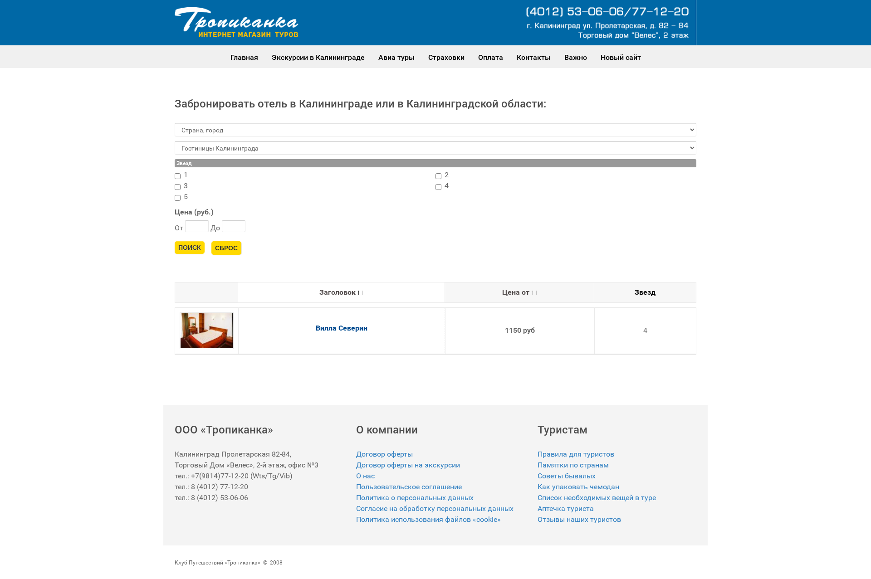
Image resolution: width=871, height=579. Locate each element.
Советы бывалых (567, 476)
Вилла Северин (341, 328)
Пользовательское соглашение (409, 486)
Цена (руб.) (194, 212)
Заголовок (337, 292)
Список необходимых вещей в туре (597, 497)
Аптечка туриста (566, 508)
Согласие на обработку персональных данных (435, 508)
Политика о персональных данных (415, 497)
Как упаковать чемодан (578, 486)
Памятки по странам (573, 465)
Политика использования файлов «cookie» (428, 519)
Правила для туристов (576, 454)
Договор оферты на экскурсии (408, 465)
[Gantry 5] (236, 22)
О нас (365, 476)
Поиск (189, 247)
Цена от (515, 292)
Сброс (226, 248)
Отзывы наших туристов (579, 519)
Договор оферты (384, 454)
